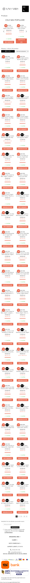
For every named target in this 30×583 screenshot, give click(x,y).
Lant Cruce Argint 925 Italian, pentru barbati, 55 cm (22, 78)
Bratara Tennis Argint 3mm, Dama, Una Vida (7, 117)
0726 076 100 (16, 550)
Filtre (9, 51)
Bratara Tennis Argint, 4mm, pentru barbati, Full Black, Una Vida (7, 97)
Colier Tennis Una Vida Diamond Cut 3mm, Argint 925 (7, 370)
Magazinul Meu (14, 536)
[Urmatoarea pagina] (27, 516)
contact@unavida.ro (16, 552)
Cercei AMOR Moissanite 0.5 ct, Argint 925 (7, 234)
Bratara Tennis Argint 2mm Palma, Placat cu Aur (7, 195)
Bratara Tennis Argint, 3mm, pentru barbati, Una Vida (8, 27)
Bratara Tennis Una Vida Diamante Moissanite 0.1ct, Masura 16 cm (7, 351)
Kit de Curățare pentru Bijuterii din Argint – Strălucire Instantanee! (22, 58)
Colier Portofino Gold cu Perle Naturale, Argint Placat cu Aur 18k (7, 253)
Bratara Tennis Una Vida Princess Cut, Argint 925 (22, 253)
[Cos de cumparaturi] (24, 13)
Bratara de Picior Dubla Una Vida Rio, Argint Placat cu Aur (22, 136)
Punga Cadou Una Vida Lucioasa (21, 27)
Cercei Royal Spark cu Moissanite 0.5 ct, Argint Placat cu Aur (22, 214)
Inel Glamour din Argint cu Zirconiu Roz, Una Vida (22, 465)
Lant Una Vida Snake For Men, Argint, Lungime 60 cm (7, 175)
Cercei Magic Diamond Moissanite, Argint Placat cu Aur (22, 407)
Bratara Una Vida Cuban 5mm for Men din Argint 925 (7, 136)
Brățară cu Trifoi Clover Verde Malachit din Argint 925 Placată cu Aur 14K (22, 485)
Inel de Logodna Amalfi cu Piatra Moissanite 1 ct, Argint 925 (22, 97)
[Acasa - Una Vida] (10, 8)
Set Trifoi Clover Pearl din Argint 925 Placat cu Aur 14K (7, 502)
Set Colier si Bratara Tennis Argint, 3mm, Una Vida (22, 312)
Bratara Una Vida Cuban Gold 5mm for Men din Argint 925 (22, 351)
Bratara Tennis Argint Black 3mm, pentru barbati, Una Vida (22, 426)
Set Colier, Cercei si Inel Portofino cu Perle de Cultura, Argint (7, 331)
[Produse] (24, 7)
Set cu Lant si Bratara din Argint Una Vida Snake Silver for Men (7, 407)
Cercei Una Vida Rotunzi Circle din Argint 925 (7, 273)
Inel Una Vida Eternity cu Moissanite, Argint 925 (7, 446)
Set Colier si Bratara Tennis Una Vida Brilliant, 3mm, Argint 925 (22, 175)
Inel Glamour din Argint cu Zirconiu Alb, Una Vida (7, 465)
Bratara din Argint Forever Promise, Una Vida (22, 446)
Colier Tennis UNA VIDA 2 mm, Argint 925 (22, 234)
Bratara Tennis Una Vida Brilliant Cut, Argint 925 (22, 273)
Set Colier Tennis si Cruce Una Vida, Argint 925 (22, 387)
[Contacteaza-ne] (24, 10)
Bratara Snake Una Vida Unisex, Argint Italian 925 (7, 78)
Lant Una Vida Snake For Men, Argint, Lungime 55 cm (7, 312)
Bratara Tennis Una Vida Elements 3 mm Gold (7, 485)
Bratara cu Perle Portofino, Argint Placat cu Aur (22, 370)
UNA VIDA (8, 25)
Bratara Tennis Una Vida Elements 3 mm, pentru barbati (7, 214)
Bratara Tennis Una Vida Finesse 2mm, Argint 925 (7, 387)
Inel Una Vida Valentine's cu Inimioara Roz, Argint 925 (22, 195)
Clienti (14, 540)
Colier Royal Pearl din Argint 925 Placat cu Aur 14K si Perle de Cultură (22, 502)
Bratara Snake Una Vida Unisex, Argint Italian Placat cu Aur (22, 292)
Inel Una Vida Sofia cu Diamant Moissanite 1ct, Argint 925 (7, 292)
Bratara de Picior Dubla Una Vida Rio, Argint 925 (7, 426)
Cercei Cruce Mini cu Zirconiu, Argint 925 (22, 156)
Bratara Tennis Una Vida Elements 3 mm (7, 156)
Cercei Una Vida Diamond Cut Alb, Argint (22, 331)
